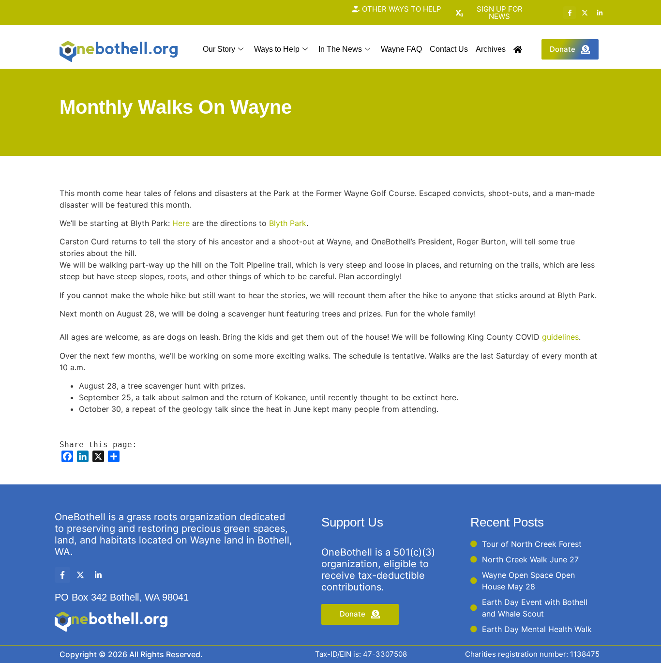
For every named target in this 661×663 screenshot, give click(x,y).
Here (181, 223)
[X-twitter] (584, 12)
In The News (340, 49)
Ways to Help (277, 49)
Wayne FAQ (401, 49)
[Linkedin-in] (599, 12)
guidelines (560, 337)
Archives (491, 49)
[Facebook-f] (569, 12)
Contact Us (449, 49)
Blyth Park (287, 223)
